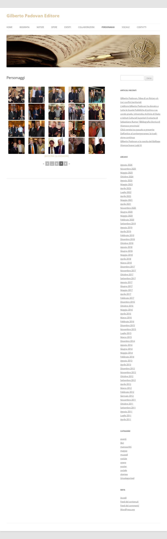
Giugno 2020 (126, 211)
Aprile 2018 (125, 258)
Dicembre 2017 (127, 266)
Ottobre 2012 (126, 376)
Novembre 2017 (128, 270)
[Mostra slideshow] (57, 156)
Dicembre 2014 (127, 341)
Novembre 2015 (128, 329)
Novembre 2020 (128, 207)
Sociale (126, 27)
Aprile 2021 (125, 204)
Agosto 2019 (126, 227)
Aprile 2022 (125, 196)
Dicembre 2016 (127, 301)
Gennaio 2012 (127, 395)
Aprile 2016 (125, 313)
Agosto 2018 (126, 247)
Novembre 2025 (128, 168)
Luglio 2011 (125, 415)
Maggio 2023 (126, 184)
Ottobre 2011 (126, 403)
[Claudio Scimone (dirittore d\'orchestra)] (96, 112)
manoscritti (125, 446)
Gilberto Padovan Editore (33, 16)
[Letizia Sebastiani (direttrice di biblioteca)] (76, 112)
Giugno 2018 (126, 251)
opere (54, 27)
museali (124, 454)
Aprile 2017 (125, 294)
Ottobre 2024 (126, 176)
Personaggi (108, 27)
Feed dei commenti (129, 505)
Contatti (141, 27)
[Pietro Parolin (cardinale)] (96, 146)
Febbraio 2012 (127, 392)
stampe (124, 474)
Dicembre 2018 (127, 239)
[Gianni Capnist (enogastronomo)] (76, 129)
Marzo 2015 (126, 337)
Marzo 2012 (126, 388)
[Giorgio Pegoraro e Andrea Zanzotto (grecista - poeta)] (16, 95)
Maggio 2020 (126, 215)
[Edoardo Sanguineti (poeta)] (76, 146)
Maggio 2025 (126, 172)
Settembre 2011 (128, 407)
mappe (123, 450)
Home (9, 27)
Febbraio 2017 (127, 298)
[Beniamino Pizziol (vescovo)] (56, 129)
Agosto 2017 (126, 282)
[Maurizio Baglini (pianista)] (56, 146)
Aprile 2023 (125, 188)
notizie (40, 27)
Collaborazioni (86, 27)
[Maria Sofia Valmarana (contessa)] (16, 129)
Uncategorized (127, 478)
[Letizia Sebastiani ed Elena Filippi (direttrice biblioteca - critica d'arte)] (56, 112)
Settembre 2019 (128, 223)
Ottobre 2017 (126, 274)
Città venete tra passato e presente (137, 129)
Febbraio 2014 (127, 356)
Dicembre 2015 (127, 325)
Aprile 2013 (125, 364)
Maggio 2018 (126, 254)
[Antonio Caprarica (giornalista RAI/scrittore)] (36, 146)
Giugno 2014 (126, 348)
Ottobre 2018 (126, 243)
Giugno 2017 (126, 286)
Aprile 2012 (125, 384)
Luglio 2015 (125, 333)
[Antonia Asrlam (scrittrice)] (16, 146)
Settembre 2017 (128, 278)
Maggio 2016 (126, 309)
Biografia (25, 27)
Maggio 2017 (126, 290)
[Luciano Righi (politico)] (36, 112)
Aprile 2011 (125, 419)
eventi (67, 27)
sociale (123, 470)
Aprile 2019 (125, 231)
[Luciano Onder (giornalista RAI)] (36, 95)
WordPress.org (127, 509)
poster (123, 466)
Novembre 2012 (128, 372)
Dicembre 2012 (127, 368)
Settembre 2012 (128, 380)
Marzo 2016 (126, 317)
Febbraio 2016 (127, 321)
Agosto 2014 (126, 345)
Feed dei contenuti (129, 501)
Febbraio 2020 (127, 219)
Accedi (123, 497)
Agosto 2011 (126, 411)
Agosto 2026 (126, 164)
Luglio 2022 (125, 192)
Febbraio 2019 (127, 235)
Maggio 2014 (126, 352)
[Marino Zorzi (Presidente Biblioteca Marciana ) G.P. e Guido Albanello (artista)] (16, 112)
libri (122, 442)
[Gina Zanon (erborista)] (96, 129)
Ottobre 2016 (126, 305)
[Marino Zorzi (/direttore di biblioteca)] (36, 129)
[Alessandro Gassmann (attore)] (76, 95)
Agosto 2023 (126, 180)
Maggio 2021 (126, 200)
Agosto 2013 (126, 360)
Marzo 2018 (126, 262)
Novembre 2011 (128, 399)
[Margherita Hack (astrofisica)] (56, 95)
